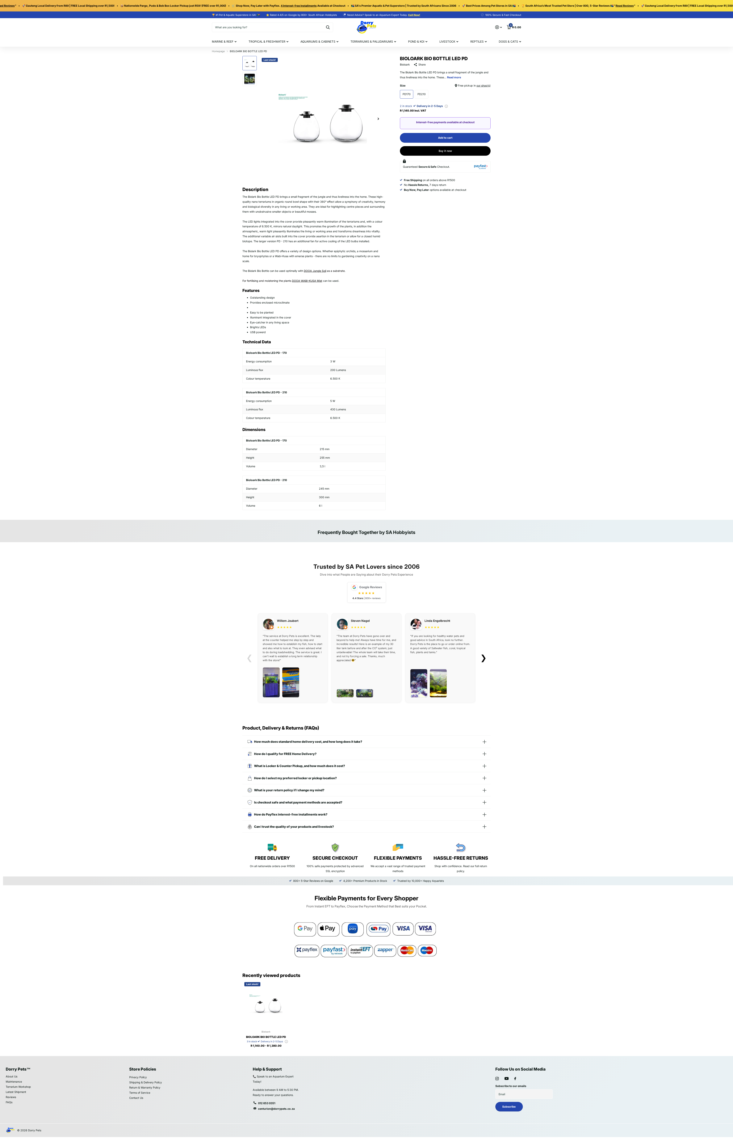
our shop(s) (483, 85)
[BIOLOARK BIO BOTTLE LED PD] (266, 1003)
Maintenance (14, 1081)
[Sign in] (498, 27)
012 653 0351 (266, 1103)
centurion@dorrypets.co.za (276, 1108)
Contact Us (136, 1097)
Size (445, 85)
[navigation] (249, 63)
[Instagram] (497, 1078)
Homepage (218, 51)
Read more (454, 77)
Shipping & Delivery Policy (145, 1082)
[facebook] (515, 1078)
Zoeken (328, 27)
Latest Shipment (16, 1091)
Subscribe (509, 1106)
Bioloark (405, 64)
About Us (11, 1076)
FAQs (9, 1102)
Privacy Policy (138, 1077)
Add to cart (445, 137)
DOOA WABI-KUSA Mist (307, 280)
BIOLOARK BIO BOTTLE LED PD (266, 1036)
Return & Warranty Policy (144, 1087)
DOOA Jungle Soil (315, 270)
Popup (446, 106)
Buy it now (445, 150)
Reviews (11, 1097)
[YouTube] (507, 1078)
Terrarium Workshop (18, 1086)
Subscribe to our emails (510, 1086)
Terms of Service (139, 1092)
